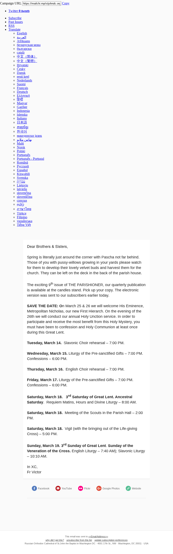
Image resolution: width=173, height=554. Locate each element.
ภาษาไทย (24, 209)
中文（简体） (27, 56)
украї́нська (24, 221)
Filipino (22, 217)
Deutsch (22, 92)
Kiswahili (23, 174)
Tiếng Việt (24, 225)
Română (22, 162)
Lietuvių (22, 185)
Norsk (21, 147)
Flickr (87, 488)
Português (23, 155)
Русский (23, 166)
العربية (21, 37)
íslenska (22, 114)
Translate (14, 29)
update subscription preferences (111, 540)
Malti (20, 143)
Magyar (22, 103)
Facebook (43, 488)
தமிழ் (20, 204)
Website (136, 488)
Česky (21, 69)
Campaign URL (10, 3)
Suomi (21, 84)
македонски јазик (29, 135)
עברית (21, 181)
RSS (11, 25)
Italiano (22, 118)
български (24, 48)
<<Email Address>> (98, 536)
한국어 (22, 131)
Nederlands (24, 80)
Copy (65, 3)
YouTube (67, 488)
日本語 (22, 122)
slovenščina (24, 196)
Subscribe (15, 18)
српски (22, 200)
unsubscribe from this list (79, 540)
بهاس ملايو (24, 139)
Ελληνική (23, 95)
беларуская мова (29, 45)
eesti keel (23, 76)
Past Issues (15, 22)
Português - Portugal (30, 158)
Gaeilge (22, 107)
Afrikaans (23, 41)
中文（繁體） (27, 61)
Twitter (19, 11)
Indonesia (23, 111)
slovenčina (24, 193)
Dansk (21, 73)
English (22, 33)
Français (22, 88)
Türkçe (21, 213)
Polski (21, 151)
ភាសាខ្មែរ (22, 127)
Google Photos (111, 488)
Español (22, 170)
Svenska (22, 177)
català (20, 52)
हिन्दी (20, 99)
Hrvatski (22, 65)
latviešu (22, 189)
